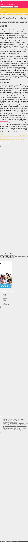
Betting (4, 10)
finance (4, 296)
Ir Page (1, 1)
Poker (4, 300)
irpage (23, 14)
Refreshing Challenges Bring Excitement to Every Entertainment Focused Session (14, 421)
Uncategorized (6, 304)
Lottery (4, 299)
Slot (4, 302)
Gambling (5, 12)
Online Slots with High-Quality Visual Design (13, 419)
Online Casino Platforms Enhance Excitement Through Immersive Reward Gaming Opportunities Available (15, 424)
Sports (4, 303)
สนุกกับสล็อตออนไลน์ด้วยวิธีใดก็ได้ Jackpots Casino (12, 139)
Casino (1, 134)
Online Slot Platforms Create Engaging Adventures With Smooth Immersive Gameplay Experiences (14, 429)
